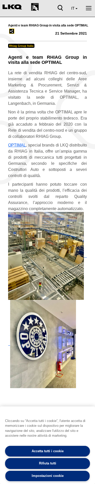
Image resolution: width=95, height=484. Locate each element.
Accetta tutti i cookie (48, 451)
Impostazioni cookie (48, 476)
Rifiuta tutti (47, 463)
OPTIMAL (17, 145)
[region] (47, 445)
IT (73, 8)
